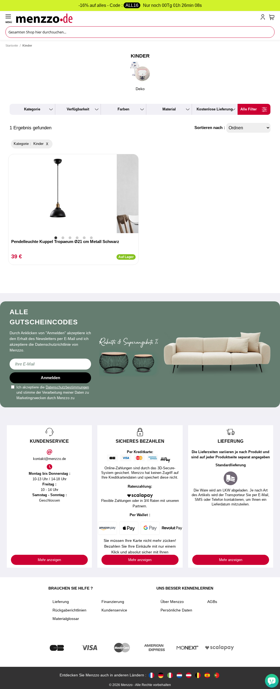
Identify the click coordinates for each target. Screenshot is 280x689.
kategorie (32, 109)
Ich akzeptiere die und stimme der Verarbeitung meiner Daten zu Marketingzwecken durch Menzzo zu (52, 392)
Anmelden (50, 377)
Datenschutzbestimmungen (67, 387)
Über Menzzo (172, 601)
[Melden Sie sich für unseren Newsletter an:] (50, 364)
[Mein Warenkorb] (272, 17)
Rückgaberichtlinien (69, 610)
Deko (140, 89)
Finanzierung (112, 601)
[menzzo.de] (161, 675)
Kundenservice (114, 610)
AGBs (212, 601)
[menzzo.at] (189, 675)
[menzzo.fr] (151, 675)
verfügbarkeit (78, 109)
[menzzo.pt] (216, 675)
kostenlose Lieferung (215, 109)
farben (123, 109)
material (169, 109)
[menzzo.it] (170, 675)
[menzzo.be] (198, 675)
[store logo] (137, 18)
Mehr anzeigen (49, 560)
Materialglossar (65, 618)
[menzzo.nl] (179, 675)
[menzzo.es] (207, 675)
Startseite (11, 45)
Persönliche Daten (176, 610)
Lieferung (60, 601)
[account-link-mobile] (264, 18)
